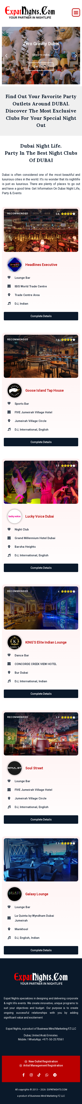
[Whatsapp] (46, 1074)
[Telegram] (54, 1074)
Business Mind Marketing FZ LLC (56, 1028)
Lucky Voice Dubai (39, 516)
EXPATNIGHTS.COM (57, 1089)
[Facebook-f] (23, 1074)
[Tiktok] (39, 1074)
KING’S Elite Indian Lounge (46, 642)
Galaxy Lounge (36, 894)
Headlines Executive (41, 265)
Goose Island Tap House (44, 390)
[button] (76, 12)
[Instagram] (31, 1074)
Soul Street (34, 768)
